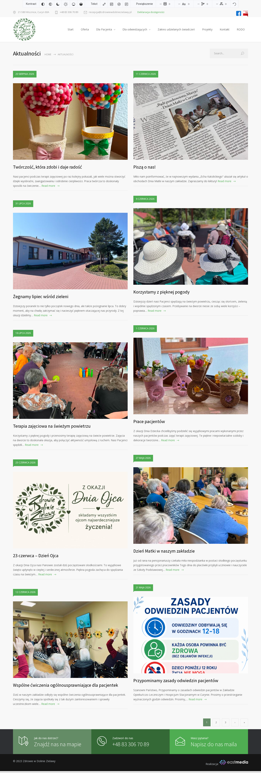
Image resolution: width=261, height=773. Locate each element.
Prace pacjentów (149, 421)
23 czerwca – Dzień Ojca (35, 556)
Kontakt (224, 29)
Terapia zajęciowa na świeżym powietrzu (52, 426)
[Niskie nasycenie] (73, 4)
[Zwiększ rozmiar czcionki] (189, 3)
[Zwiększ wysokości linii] (207, 3)
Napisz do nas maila (214, 744)
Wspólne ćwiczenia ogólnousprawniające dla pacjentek (65, 685)
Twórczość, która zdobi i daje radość (47, 167)
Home (48, 54)
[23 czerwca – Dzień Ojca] (70, 510)
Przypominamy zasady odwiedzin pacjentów (175, 680)
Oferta (85, 29)
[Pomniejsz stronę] (161, 3)
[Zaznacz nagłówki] (111, 4)
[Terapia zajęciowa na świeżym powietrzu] (70, 380)
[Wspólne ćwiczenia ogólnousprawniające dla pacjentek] (70, 639)
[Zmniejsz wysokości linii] (198, 3)
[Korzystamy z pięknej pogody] (190, 246)
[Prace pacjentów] (190, 376)
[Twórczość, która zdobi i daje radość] (70, 121)
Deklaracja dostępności (150, 12)
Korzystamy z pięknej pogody (161, 292)
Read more (48, 186)
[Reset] (234, 4)
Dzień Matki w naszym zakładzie (164, 551)
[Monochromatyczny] (50, 4)
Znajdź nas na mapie (57, 744)
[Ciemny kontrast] (58, 4)
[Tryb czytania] (126, 4)
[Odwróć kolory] (43, 4)
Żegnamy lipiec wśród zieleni (40, 296)
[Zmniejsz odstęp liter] (217, 3)
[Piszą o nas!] (190, 121)
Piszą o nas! (144, 167)
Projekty (207, 29)
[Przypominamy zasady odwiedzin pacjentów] (190, 635)
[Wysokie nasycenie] (81, 4)
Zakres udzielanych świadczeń (176, 29)
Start (71, 29)
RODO (241, 29)
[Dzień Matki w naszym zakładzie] (190, 505)
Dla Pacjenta (104, 29)
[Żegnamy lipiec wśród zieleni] (70, 251)
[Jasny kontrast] (66, 4)
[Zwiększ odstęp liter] (226, 3)
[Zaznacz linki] (104, 4)
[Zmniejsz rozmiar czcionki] (179, 3)
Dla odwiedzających (134, 29)
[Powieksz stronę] (169, 3)
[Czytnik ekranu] (119, 4)
